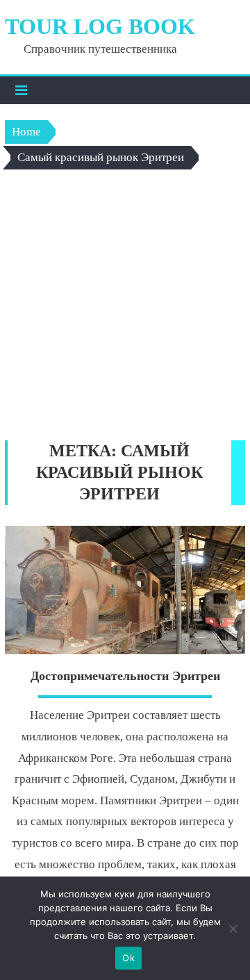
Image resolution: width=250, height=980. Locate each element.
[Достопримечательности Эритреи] (125, 590)
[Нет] (233, 929)
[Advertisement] (125, 308)
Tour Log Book (100, 26)
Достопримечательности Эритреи (125, 676)
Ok (128, 957)
